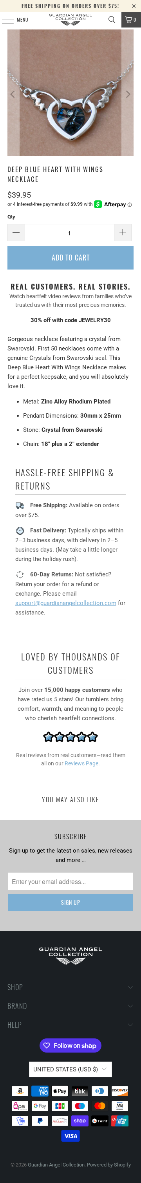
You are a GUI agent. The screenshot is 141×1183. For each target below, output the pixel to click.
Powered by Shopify (109, 1165)
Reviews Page (81, 763)
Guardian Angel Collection (56, 1165)
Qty (11, 217)
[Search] (112, 20)
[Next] (127, 94)
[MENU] (3, 20)
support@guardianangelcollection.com (65, 603)
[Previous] (13, 94)
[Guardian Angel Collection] (70, 20)
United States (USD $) (65, 1069)
